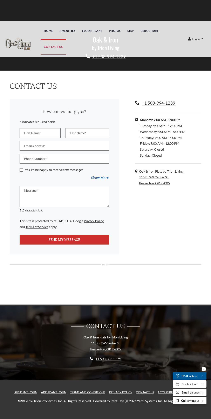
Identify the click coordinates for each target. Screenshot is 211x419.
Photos (115, 30)
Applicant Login (53, 392)
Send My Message (64, 239)
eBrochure (150, 30)
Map (130, 30)
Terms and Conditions (87, 392)
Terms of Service (37, 227)
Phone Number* (35, 158)
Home (48, 30)
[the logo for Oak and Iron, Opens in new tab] (18, 44)
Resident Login (25, 392)
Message (31, 190)
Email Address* (34, 146)
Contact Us (53, 46)
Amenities (68, 30)
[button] (195, 39)
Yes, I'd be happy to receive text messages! (54, 170)
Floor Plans (92, 30)
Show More (100, 177)
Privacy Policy (94, 221)
